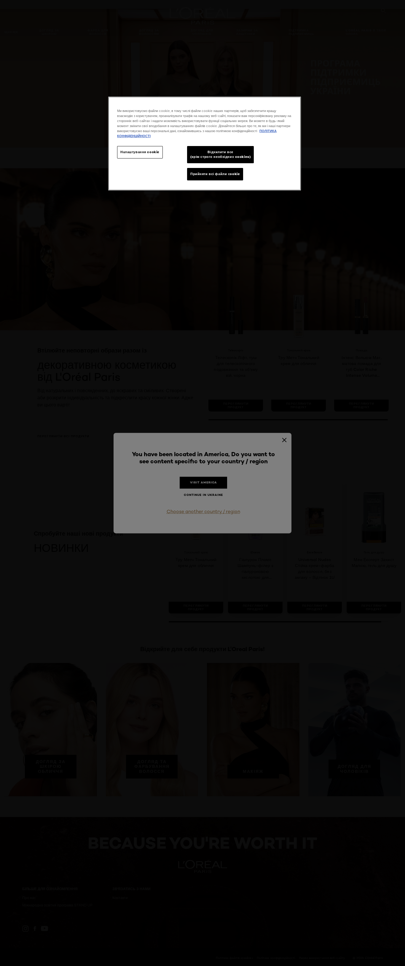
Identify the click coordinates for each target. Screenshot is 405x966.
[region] (204, 143)
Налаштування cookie (140, 152)
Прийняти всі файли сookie (215, 174)
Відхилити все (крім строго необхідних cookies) (220, 154)
